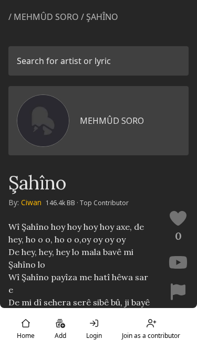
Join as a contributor (151, 335)
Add (60, 335)
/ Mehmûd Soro (43, 17)
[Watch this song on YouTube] (178, 262)
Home (26, 335)
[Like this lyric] (178, 218)
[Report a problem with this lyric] (178, 291)
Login (94, 335)
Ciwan (31, 202)
